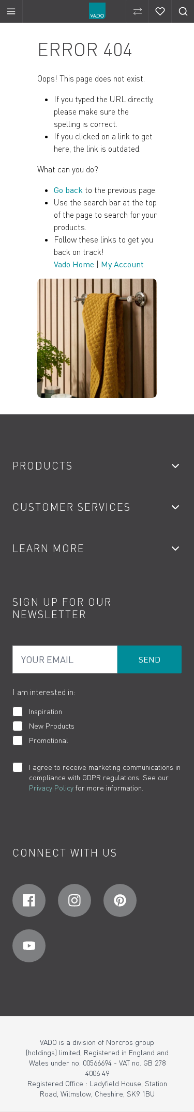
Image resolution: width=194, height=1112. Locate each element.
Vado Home (74, 264)
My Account (122, 264)
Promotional (48, 740)
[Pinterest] (120, 900)
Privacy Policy (51, 787)
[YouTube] (29, 945)
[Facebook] (29, 900)
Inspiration (45, 711)
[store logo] (97, 11)
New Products (51, 725)
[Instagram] (74, 900)
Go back (68, 190)
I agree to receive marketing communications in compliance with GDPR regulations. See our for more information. (105, 777)
